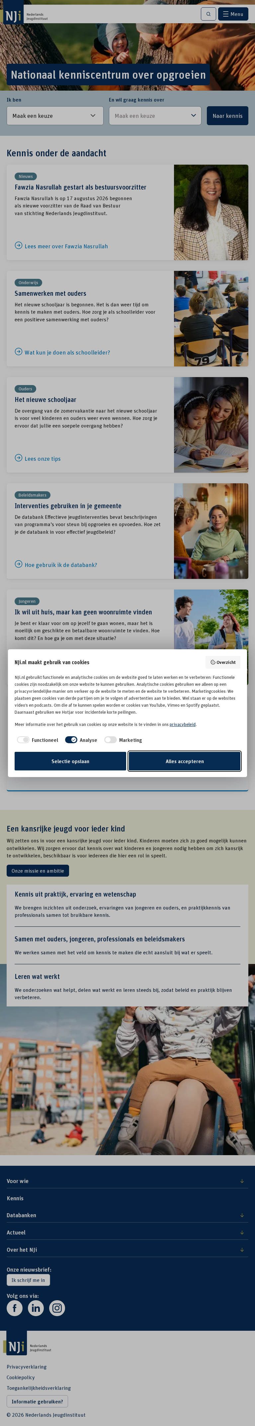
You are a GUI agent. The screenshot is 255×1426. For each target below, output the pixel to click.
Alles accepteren (185, 761)
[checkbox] (36, 740)
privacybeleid (183, 724)
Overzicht (226, 662)
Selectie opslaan (70, 761)
